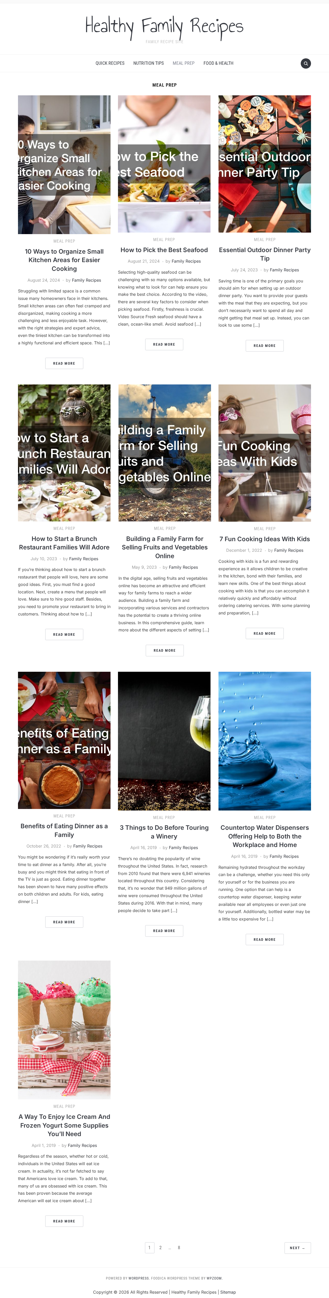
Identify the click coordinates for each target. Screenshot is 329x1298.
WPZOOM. (215, 1278)
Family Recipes (86, 280)
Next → (298, 1248)
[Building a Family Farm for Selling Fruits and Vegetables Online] (164, 452)
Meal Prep (184, 63)
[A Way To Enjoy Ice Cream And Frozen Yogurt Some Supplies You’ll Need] (64, 1029)
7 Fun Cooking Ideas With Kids (265, 539)
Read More (64, 363)
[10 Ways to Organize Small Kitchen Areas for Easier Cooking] (64, 164)
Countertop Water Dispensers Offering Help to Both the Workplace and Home (265, 836)
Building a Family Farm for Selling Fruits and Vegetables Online (165, 547)
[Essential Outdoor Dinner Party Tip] (264, 163)
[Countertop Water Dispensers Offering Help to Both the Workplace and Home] (264, 740)
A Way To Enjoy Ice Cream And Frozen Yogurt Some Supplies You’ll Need (64, 1125)
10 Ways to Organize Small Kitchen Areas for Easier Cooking (64, 260)
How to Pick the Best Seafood (164, 250)
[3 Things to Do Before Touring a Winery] (164, 740)
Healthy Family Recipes (165, 25)
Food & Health (218, 63)
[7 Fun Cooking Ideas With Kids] (264, 452)
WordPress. (139, 1278)
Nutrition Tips (148, 63)
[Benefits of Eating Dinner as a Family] (64, 739)
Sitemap (228, 1292)
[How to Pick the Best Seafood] (164, 163)
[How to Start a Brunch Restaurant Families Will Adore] (64, 452)
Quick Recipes (110, 63)
